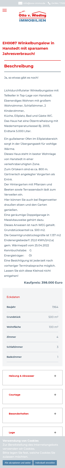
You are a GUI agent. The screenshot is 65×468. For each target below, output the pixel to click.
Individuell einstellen (45, 463)
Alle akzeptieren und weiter (18, 463)
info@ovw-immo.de (34, 3)
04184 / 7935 (58, 3)
